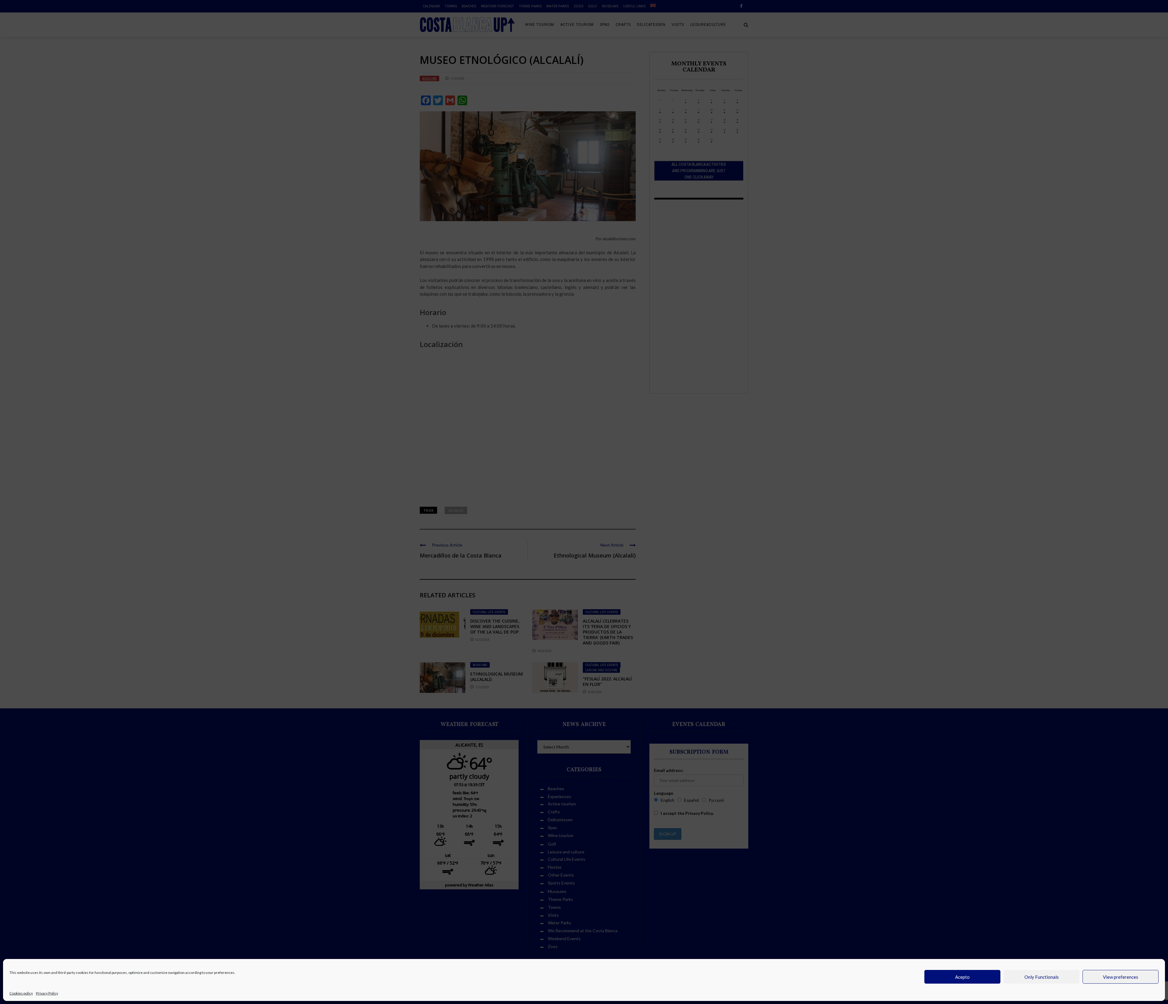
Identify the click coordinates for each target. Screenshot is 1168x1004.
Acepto (962, 977)
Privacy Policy (47, 993)
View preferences (1120, 977)
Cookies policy (21, 993)
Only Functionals (1041, 977)
